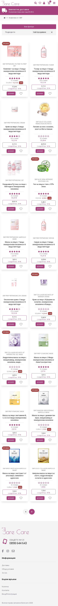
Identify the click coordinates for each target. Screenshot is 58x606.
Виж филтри (29, 27)
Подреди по (10, 32)
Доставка (5, 565)
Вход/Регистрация (9, 594)
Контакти (5, 590)
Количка (5, 586)
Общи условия (8, 569)
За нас (4, 573)
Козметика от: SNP (15, 18)
